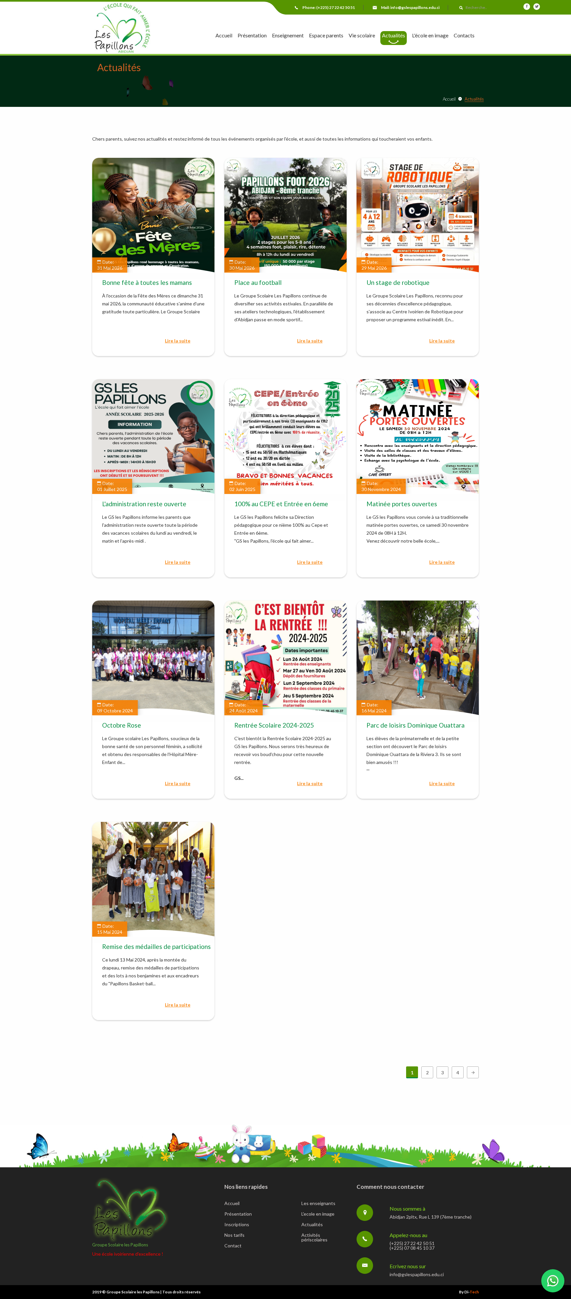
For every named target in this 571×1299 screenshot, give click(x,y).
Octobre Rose (121, 725)
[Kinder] (122, 28)
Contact (233, 1245)
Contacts (464, 35)
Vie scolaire (362, 35)
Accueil (223, 35)
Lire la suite (177, 340)
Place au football (258, 282)
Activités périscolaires (314, 1237)
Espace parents (326, 35)
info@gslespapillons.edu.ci (414, 7)
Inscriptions (236, 1224)
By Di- (469, 1291)
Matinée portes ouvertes (401, 504)
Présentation (252, 35)
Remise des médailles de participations (156, 946)
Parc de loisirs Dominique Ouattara (415, 725)
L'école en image (430, 35)
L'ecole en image (317, 1214)
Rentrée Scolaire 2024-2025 (274, 725)
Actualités (393, 35)
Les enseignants (318, 1203)
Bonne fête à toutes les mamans (147, 282)
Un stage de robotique (398, 282)
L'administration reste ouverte (144, 504)
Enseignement (288, 35)
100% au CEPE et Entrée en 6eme (281, 504)
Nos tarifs (234, 1235)
